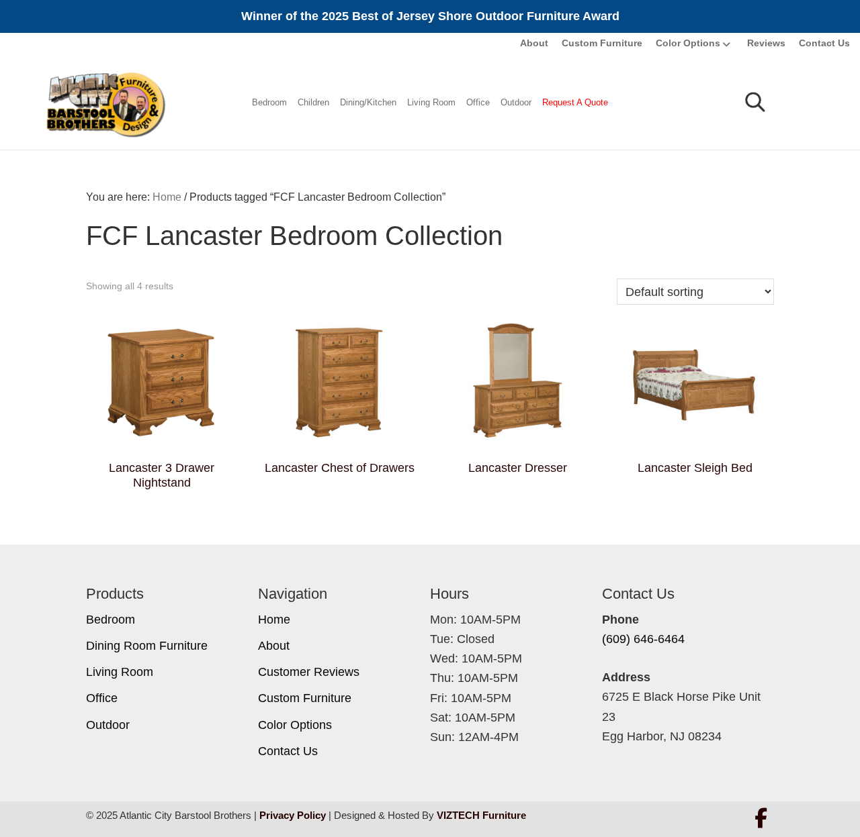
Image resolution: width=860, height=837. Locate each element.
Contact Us (824, 43)
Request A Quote (575, 102)
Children (313, 102)
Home (274, 619)
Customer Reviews (308, 672)
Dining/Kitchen (368, 102)
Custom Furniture (602, 43)
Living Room (431, 102)
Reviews (766, 43)
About (534, 43)
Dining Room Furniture (147, 645)
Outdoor (516, 102)
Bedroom (269, 102)
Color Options (688, 43)
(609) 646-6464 (643, 639)
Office (478, 102)
